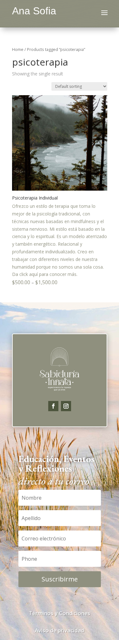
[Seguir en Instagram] (66, 406)
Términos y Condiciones (59, 613)
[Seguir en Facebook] (53, 406)
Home (17, 49)
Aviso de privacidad (59, 630)
